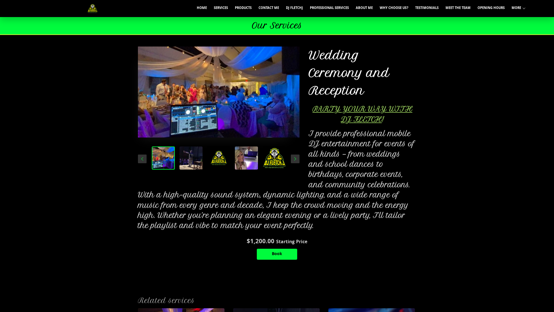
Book (277, 254)
